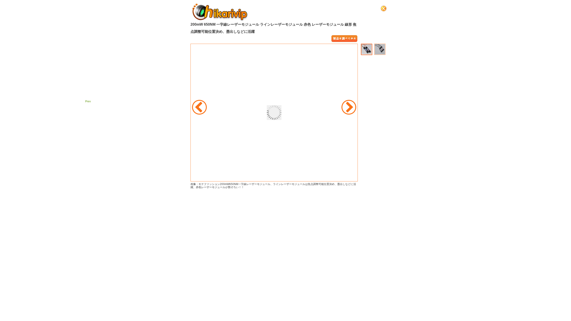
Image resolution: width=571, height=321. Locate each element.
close (384, 8)
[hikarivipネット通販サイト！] (220, 11)
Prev (199, 107)
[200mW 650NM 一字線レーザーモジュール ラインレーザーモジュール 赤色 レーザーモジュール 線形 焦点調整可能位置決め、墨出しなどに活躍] (344, 38)
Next (348, 107)
